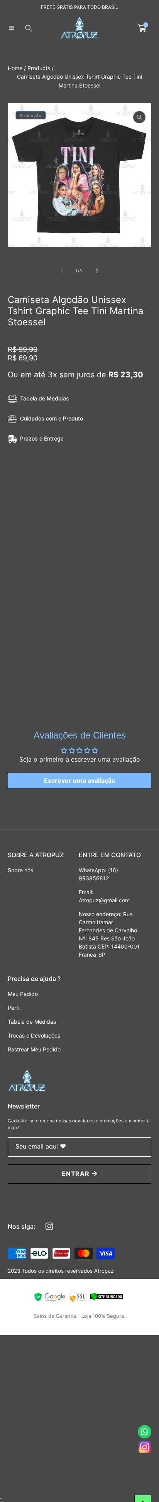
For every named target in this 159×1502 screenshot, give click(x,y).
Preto (23, 487)
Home (15, 68)
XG (116, 529)
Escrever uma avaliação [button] (79, 780)
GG (89, 529)
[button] (11, 28)
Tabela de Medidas (44, 398)
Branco (59, 487)
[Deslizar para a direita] (96, 270)
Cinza (129, 487)
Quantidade (22, 552)
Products (38, 68)
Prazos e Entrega (42, 438)
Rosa (95, 487)
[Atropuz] (79, 28)
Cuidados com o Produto (51, 418)
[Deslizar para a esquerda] (62, 270)
